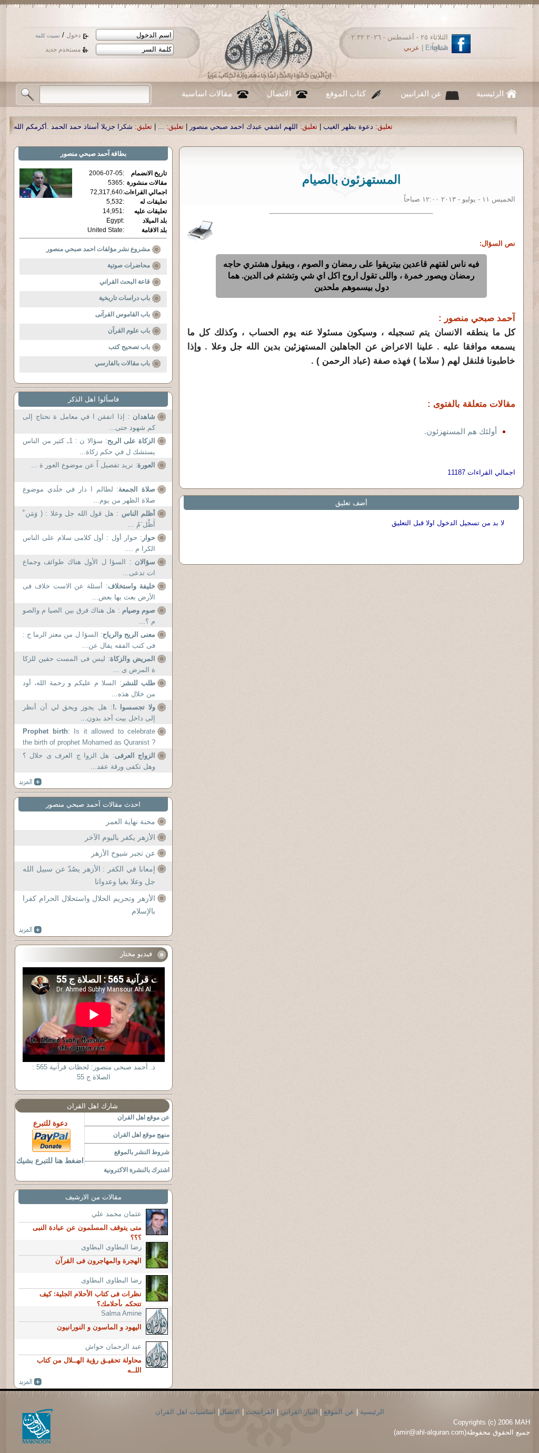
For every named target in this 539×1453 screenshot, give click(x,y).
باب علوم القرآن (129, 330)
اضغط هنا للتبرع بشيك (50, 1160)
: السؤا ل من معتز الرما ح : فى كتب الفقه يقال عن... (89, 640)
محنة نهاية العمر (130, 821)
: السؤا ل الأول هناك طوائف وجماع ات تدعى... (89, 567)
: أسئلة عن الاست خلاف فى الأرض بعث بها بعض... (89, 592)
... (241, 127)
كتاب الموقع (346, 93)
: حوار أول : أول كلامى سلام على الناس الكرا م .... (89, 543)
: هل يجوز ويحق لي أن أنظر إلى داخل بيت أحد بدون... (89, 713)
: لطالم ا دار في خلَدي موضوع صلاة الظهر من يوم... (89, 495)
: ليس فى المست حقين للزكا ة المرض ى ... (89, 664)
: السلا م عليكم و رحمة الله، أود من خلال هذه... (89, 688)
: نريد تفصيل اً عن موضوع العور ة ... (93, 465)
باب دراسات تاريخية (124, 298)
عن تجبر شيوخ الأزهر (123, 853)
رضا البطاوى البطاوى (111, 1247)
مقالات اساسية (207, 93)
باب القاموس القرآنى (122, 314)
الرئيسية (490, 93)
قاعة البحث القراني (124, 281)
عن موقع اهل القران (143, 1117)
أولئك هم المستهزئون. (460, 431)
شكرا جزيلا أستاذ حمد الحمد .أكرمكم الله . (151, 127)
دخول (73, 35)
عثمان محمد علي (117, 1214)
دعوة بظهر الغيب (428, 127)
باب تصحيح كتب (129, 346)
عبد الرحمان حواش (113, 1346)
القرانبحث (260, 1412)
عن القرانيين (421, 93)
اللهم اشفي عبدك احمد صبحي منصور (323, 127)
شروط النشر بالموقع (141, 1152)
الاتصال (279, 93)
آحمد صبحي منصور (85, 153)
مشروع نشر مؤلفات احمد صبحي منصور (98, 249)
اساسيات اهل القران (185, 1412)
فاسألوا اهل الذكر (93, 399)
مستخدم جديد (63, 49)
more (30, 782)
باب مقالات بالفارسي (122, 363)
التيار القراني (299, 1412)
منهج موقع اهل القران (141, 1134)
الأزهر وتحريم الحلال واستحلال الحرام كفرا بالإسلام (89, 904)
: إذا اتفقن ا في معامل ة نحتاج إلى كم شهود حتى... (89, 422)
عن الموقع (339, 1412)
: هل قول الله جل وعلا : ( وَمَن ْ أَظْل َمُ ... (89, 519)
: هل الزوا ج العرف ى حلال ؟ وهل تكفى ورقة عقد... (89, 761)
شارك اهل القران (92, 1106)
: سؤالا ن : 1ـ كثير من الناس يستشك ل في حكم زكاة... (89, 446)
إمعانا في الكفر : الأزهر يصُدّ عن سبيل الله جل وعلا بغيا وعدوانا (89, 875)
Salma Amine (121, 1313)
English (436, 48)
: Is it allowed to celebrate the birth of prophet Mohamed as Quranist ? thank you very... (89, 738)
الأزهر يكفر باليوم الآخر (120, 837)
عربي (412, 48)
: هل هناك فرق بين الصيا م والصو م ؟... (89, 616)
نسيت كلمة (47, 35)
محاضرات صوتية (128, 265)
